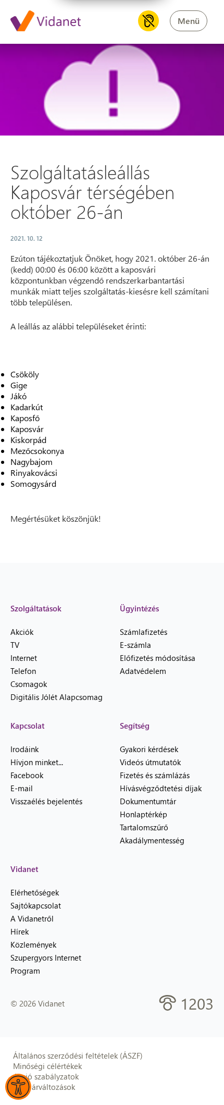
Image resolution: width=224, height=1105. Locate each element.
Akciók (21, 632)
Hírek (19, 931)
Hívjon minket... (36, 762)
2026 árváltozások (44, 1087)
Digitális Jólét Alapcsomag (56, 697)
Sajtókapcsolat (35, 905)
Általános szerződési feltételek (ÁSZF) (78, 1055)
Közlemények (33, 944)
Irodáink (24, 749)
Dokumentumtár (148, 801)
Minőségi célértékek (47, 1066)
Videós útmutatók (150, 762)
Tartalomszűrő (144, 827)
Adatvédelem (143, 671)
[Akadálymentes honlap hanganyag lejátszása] (148, 20)
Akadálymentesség (152, 840)
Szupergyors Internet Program (45, 964)
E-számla (135, 645)
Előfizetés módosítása (157, 658)
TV (14, 645)
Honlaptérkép (143, 814)
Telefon (23, 671)
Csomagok (28, 684)
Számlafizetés (143, 632)
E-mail (21, 788)
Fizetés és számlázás (155, 775)
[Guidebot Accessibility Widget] (18, 1087)
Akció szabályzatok (46, 1076)
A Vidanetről (32, 918)
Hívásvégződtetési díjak (161, 788)
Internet (23, 658)
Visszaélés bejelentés (46, 801)
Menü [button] (189, 20)
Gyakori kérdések (149, 749)
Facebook (26, 775)
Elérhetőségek (34, 892)
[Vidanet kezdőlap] (45, 21)
